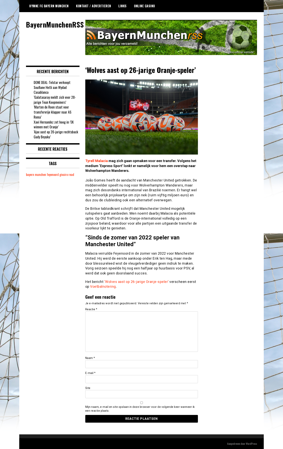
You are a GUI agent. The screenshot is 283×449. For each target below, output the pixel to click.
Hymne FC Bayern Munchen (49, 6)
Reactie (91, 309)
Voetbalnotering (103, 286)
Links (122, 6)
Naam (90, 358)
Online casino (144, 6)
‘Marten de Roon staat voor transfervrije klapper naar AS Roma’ (52, 112)
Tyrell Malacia (96, 161)
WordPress (251, 443)
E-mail (90, 373)
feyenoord (53, 174)
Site (87, 388)
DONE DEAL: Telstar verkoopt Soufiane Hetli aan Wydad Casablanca (52, 87)
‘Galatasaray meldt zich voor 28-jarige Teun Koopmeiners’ (55, 100)
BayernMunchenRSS (55, 24)
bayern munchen (36, 174)
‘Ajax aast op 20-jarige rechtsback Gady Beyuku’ (56, 134)
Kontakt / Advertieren (93, 6)
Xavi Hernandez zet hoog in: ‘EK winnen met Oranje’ (54, 125)
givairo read (66, 174)
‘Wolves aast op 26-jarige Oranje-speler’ (136, 282)
